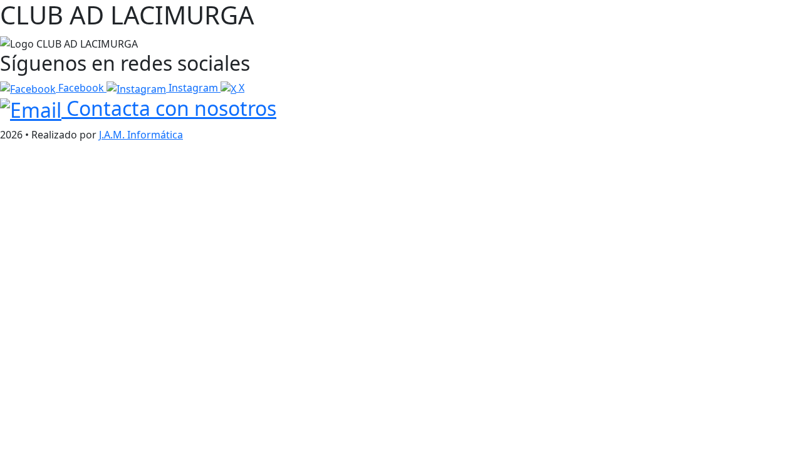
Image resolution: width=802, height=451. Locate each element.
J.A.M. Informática (141, 135)
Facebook (81, 88)
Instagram (193, 88)
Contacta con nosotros (168, 108)
